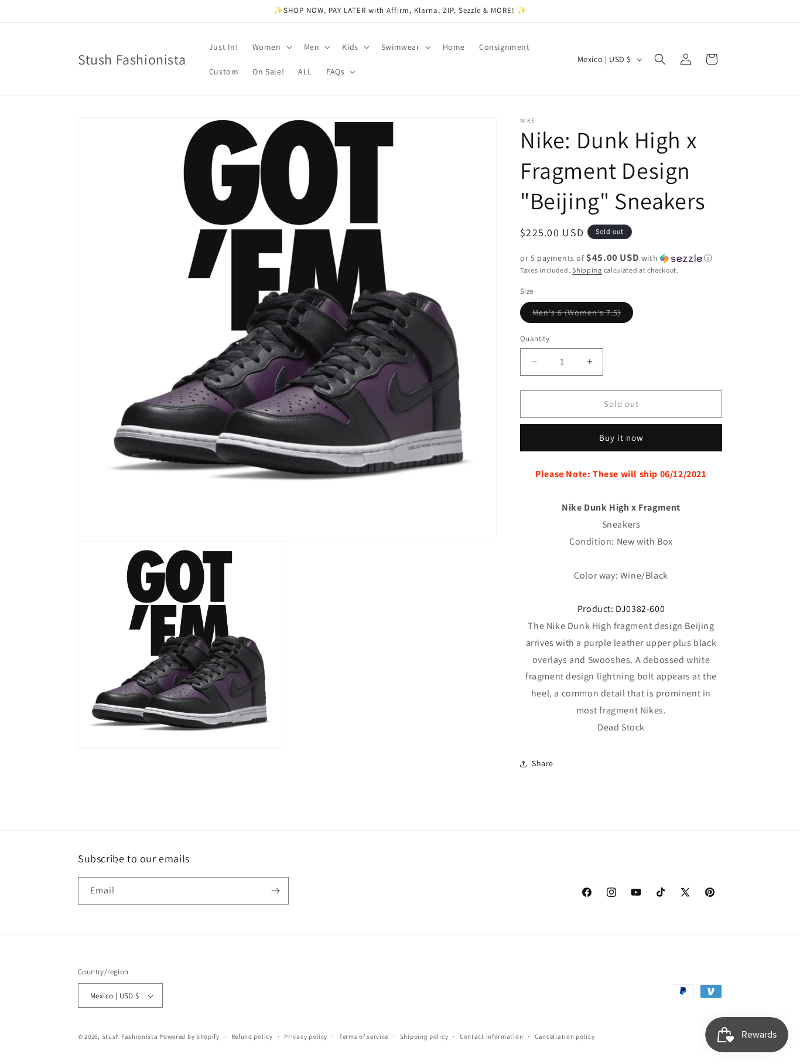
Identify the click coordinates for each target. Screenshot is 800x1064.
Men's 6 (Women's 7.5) (582, 315)
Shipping (587, 270)
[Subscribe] (275, 891)
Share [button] (542, 763)
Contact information (491, 1036)
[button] (271, 47)
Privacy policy (305, 1036)
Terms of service (363, 1036)
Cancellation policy (564, 1036)
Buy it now (621, 437)
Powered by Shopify (189, 1037)
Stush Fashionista (130, 1037)
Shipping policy (424, 1036)
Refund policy (252, 1036)
